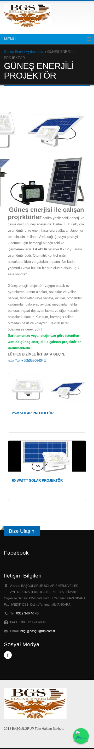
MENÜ (10, 39)
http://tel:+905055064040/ (27, 361)
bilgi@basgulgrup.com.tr (37, 631)
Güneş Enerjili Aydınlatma (24, 52)
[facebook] (8, 655)
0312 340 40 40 (27, 613)
